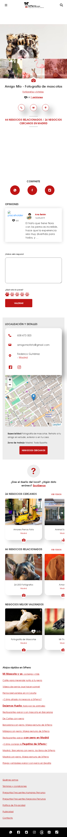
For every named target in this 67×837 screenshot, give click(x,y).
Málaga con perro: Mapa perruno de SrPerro (26, 731)
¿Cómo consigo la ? (25, 744)
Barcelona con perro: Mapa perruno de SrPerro (27, 724)
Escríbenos (39, 485)
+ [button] (10, 379)
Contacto (8, 817)
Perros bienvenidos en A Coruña (19, 692)
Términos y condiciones (15, 786)
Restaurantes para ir (26, 737)
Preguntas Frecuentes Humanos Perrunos (24, 792)
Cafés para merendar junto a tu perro (22, 680)
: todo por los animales (24, 705)
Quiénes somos (10, 779)
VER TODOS (56, 494)
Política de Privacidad (14, 805)
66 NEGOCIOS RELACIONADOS (23, 119)
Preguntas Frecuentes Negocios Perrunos (24, 798)
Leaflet (57, 424)
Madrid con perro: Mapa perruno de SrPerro (26, 756)
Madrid (23, 357)
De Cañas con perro (13, 718)
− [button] (10, 385)
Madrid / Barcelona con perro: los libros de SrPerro (29, 750)
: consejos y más (21, 673)
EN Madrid (40, 123)
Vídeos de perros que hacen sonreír (21, 686)
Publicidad (8, 811)
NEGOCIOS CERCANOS (33, 450)
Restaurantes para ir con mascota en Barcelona (28, 712)
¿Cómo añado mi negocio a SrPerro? (22, 699)
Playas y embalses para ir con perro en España (27, 763)
